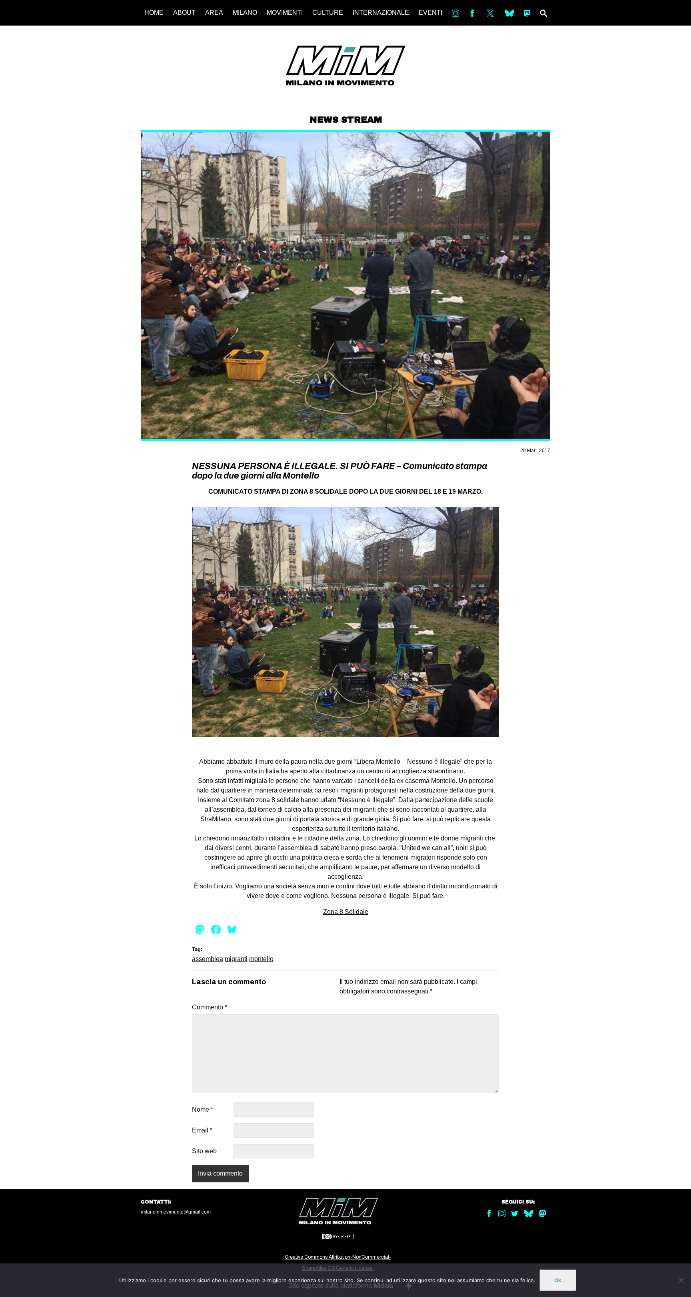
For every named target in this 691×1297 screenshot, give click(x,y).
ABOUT (184, 12)
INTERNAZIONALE (381, 12)
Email (202, 1130)
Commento (209, 1007)
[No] (681, 1280)
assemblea (207, 958)
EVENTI (430, 12)
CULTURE (327, 12)
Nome (202, 1109)
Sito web (204, 1151)
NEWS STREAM (346, 120)
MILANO (245, 12)
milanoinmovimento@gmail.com (176, 1212)
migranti (236, 958)
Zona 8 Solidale (345, 911)
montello (261, 958)
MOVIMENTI (285, 12)
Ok (557, 1280)
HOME (154, 12)
